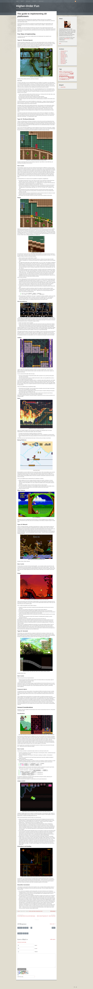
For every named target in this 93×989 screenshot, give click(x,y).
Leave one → (52, 923)
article (60, 71)
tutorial (41, 911)
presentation (66, 75)
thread (67, 78)
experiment (61, 72)
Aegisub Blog (63, 87)
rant (70, 76)
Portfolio (41, 1)
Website (36, 951)
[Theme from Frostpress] (76, 987)
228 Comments (52, 911)
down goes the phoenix (68, 71)
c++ (62, 71)
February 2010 (63, 62)
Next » (53, 927)
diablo (64, 71)
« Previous (20, 927)
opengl (60, 75)
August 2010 (63, 61)
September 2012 (63, 51)
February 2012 (63, 54)
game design (33, 911)
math (71, 74)
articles (30, 911)
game (63, 72)
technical (64, 78)
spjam (60, 78)
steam (62, 78)
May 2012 (62, 53)
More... (60, 43)
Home (17, 1)
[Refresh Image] (18, 975)
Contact (34, 1)
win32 (68, 79)
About (22, 1)
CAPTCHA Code (20, 976)
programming (38, 911)
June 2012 (62, 52)
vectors (63, 79)
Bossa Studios (66, 38)
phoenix (62, 75)
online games (52, 939)
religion (72, 76)
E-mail (36, 948)
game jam (72, 72)
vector (60, 79)
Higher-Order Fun (27, 6)
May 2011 (62, 59)
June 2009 (62, 63)
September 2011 (63, 56)
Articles (28, 1)
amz (19, 911)
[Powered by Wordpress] (74, 987)
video (66, 79)
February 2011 (63, 60)
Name (36, 945)
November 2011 (63, 55)
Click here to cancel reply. (21, 942)
